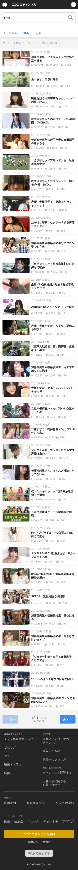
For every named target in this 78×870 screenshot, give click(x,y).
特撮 (7, 773)
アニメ (8, 756)
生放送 (18, 821)
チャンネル (10, 33)
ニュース (33, 821)
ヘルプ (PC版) (64, 803)
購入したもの (51, 751)
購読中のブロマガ (54, 759)
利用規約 (10, 803)
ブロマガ (10, 747)
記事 (38, 33)
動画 (26, 33)
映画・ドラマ (13, 764)
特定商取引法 (35, 803)
